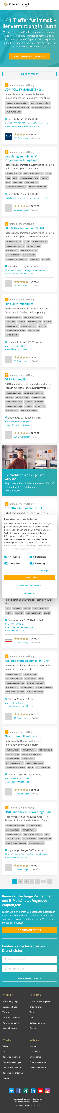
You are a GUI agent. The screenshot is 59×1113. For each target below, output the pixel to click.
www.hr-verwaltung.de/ (16, 857)
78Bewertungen (21, 718)
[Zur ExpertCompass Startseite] (20, 5)
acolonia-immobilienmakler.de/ (19, 706)
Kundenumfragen (10, 1006)
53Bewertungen (21, 209)
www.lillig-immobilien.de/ (16, 349)
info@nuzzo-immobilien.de (17, 778)
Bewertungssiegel (10, 1001)
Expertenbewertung (38, 1062)
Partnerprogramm (10, 1022)
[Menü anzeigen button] (51, 4)
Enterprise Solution (11, 1017)
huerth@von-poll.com (38, 123)
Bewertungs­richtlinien (12, 1072)
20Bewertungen (21, 793)
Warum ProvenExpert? (39, 1001)
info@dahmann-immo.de (36, 270)
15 (49, 881)
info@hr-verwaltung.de (37, 854)
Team (31, 1012)
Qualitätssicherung (22, 1101)
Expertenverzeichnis (38, 1067)
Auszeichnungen (9, 1028)
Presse (32, 1046)
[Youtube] (40, 1091)
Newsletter (34, 1051)
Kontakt (33, 1028)
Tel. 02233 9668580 (14, 854)
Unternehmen (36, 1006)
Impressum (36, 1101)
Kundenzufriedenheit (11, 1067)
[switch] (31, 557)
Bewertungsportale (11, 1056)
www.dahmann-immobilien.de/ (19, 273)
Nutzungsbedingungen (21, 1099)
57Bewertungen (21, 869)
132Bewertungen (22, 138)
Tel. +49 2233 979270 (15, 123)
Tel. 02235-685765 (14, 624)
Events (5, 1078)
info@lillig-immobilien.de (16, 346)
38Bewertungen (21, 361)
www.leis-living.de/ (39, 197)
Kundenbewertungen (12, 1062)
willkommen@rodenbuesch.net (19, 627)
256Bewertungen (22, 436)
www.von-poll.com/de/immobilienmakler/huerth (23, 126)
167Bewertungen (22, 285)
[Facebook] (18, 1091)
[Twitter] (11, 1091)
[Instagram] (47, 1091)
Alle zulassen (29, 577)
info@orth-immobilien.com (17, 421)
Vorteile (5, 1012)
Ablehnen (30, 593)
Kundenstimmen (37, 1022)
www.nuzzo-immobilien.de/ (17, 781)
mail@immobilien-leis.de (16, 197)
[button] (21, 134)
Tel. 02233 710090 (13, 270)
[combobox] (29, 959)
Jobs (31, 1017)
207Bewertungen (22, 642)
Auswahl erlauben (29, 585)
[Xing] (25, 1091)
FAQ (4, 1051)
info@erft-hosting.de (15, 702)
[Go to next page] (54, 881)
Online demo (35, 1056)
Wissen (5, 1046)
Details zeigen (43, 570)
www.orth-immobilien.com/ (18, 424)
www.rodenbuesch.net (15, 630)
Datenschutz (37, 1099)
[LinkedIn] (33, 1091)
